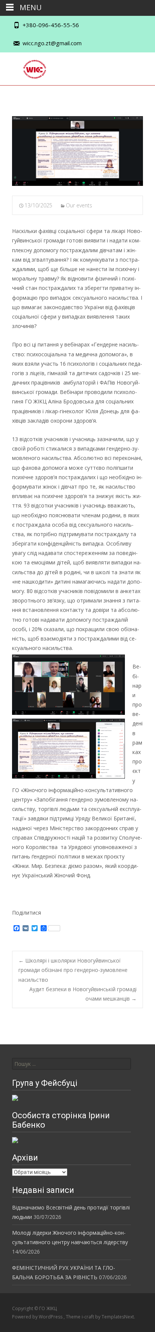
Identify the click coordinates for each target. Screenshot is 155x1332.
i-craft (88, 1317)
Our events (79, 205)
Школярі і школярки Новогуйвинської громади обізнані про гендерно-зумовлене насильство (73, 970)
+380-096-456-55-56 (51, 25)
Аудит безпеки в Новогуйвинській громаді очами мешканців (83, 994)
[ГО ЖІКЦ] (29, 67)
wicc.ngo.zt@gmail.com (52, 43)
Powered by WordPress (38, 1317)
